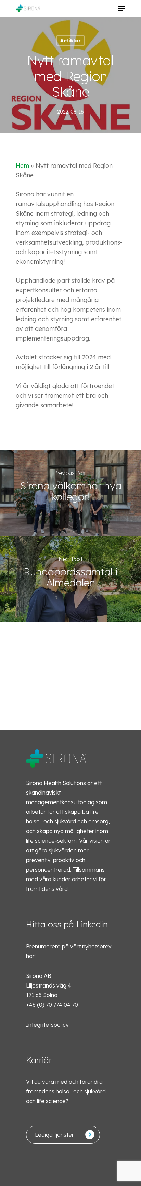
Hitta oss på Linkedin (67, 924)
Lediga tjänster (54, 1134)
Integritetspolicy (47, 1024)
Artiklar (70, 40)
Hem (22, 166)
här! (31, 955)
